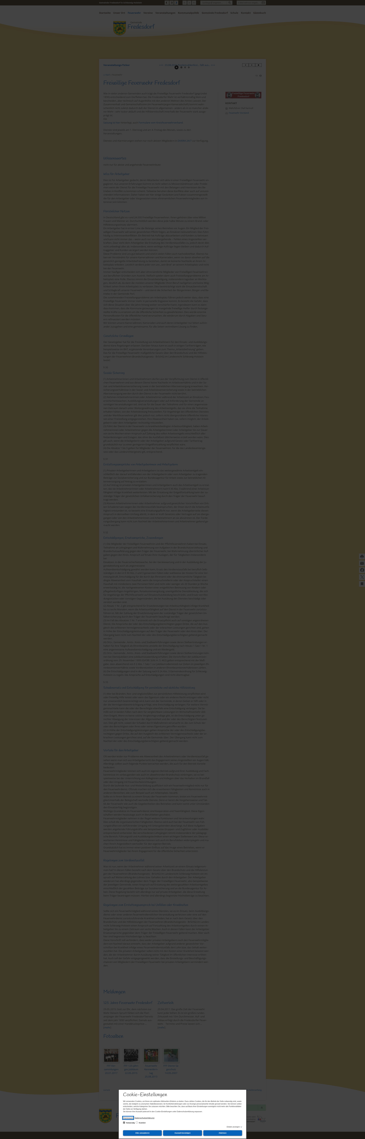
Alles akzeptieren (142, 1133)
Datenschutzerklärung (144, 1118)
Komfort (142, 1123)
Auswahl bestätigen (182, 1133)
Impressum (128, 1118)
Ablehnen (222, 1133)
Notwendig (130, 1123)
